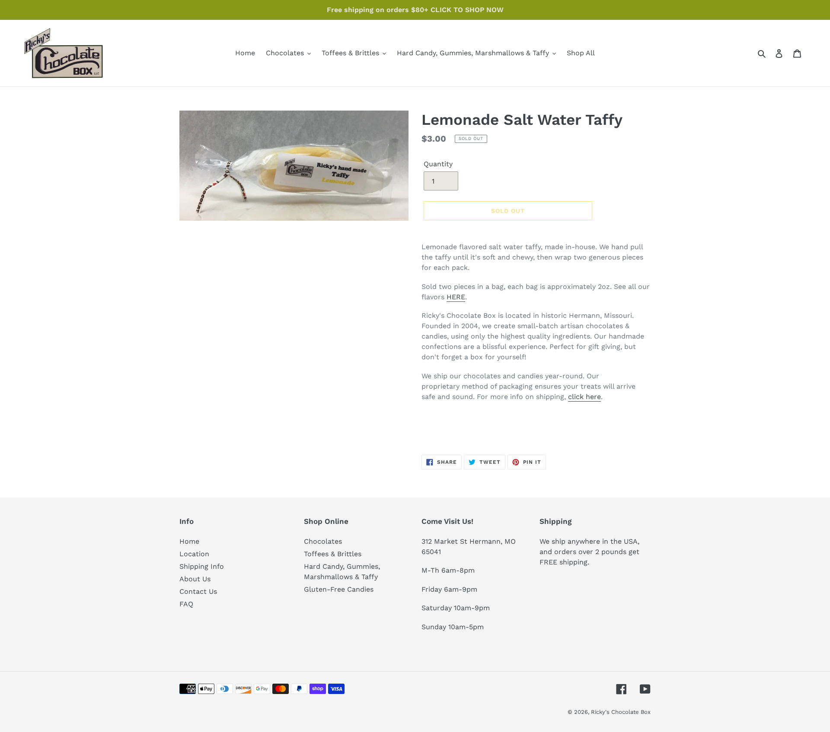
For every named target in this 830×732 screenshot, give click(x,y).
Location (194, 554)
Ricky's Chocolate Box (621, 712)
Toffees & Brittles (332, 554)
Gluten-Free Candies (339, 589)
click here (584, 397)
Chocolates (323, 541)
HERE (456, 297)
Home (189, 541)
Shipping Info (201, 566)
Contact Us (198, 591)
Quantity (438, 164)
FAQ (186, 604)
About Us (195, 579)
